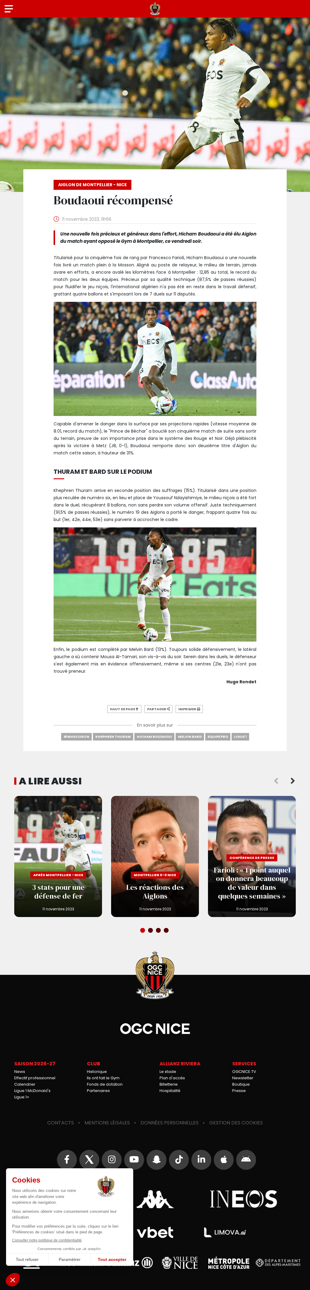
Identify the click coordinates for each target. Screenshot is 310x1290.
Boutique (241, 1084)
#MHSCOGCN (76, 736)
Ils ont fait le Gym (103, 1078)
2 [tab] (151, 931)
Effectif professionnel (34, 1078)
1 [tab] (143, 931)
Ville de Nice (180, 1263)
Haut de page (123, 709)
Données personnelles (169, 1122)
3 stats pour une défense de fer (58, 856)
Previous (276, 781)
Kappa (155, 1199)
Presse (239, 1091)
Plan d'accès (172, 1078)
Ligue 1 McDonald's (32, 1091)
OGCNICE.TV (244, 1071)
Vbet (155, 1232)
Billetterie (169, 1084)
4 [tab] (167, 931)
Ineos (244, 1199)
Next (293, 781)
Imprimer (187, 709)
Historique (97, 1071)
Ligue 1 (240, 736)
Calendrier (24, 1084)
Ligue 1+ (21, 1097)
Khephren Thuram (113, 736)
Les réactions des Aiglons (155, 856)
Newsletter (242, 1078)
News (19, 1071)
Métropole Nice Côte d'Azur (228, 1263)
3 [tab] (159, 931)
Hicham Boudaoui (154, 736)
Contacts (60, 1122)
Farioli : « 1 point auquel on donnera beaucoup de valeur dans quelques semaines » (252, 856)
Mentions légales (107, 1122)
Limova (225, 1232)
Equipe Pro (218, 736)
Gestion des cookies (236, 1122)
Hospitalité (170, 1091)
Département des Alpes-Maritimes (278, 1263)
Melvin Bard (190, 736)
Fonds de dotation (105, 1084)
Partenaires (98, 1091)
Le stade (168, 1071)
